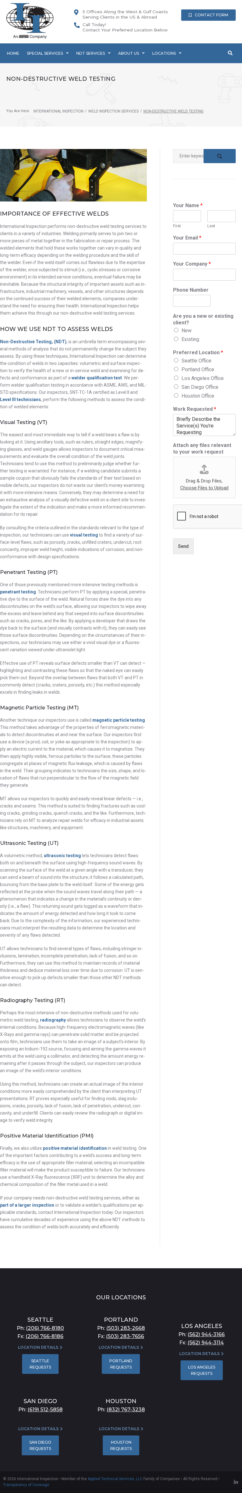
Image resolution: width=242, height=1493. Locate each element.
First (177, 225)
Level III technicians (20, 399)
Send (183, 546)
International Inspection (58, 111)
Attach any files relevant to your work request (202, 448)
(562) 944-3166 (206, 1334)
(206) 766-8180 (45, 1328)
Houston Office (198, 396)
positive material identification (75, 1148)
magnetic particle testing (118, 720)
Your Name (188, 205)
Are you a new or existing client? (203, 319)
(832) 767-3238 (126, 1410)
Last (211, 225)
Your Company (192, 264)
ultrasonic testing (62, 855)
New (187, 330)
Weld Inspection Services (113, 111)
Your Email (187, 238)
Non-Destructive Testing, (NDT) (33, 341)
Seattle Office (196, 361)
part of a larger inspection (27, 1205)
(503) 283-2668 (125, 1328)
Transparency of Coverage (26, 1485)
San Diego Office (200, 387)
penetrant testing (18, 591)
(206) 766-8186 (44, 1336)
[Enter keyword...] (230, 53)
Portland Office (198, 369)
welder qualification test (97, 377)
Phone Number (191, 290)
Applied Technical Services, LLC (115, 1479)
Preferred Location (198, 352)
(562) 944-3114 (205, 1343)
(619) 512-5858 (45, 1410)
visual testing (84, 534)
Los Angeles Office (203, 378)
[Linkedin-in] (235, 1482)
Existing (190, 339)
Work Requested (194, 409)
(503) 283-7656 (125, 1336)
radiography (53, 1019)
